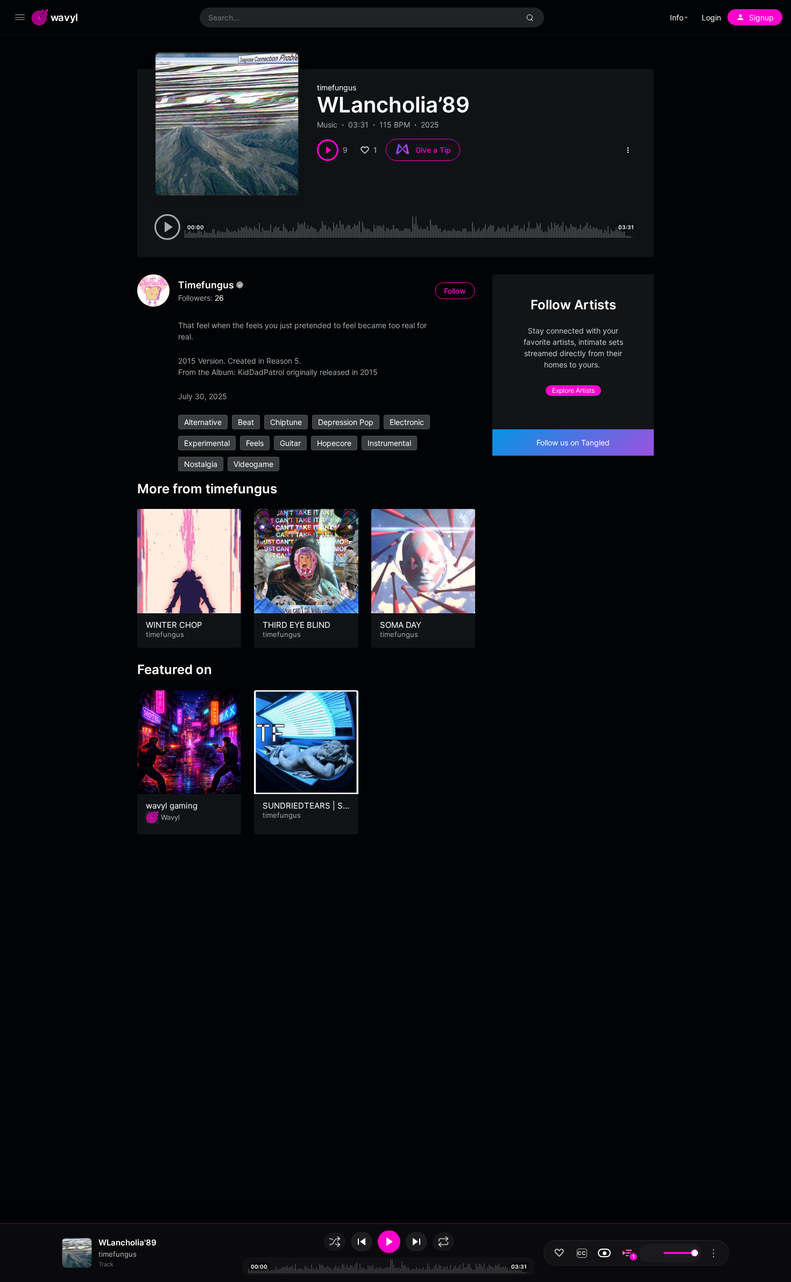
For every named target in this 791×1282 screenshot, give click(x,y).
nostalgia (200, 464)
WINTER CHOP (174, 625)
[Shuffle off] (334, 1242)
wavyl (64, 17)
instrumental (389, 443)
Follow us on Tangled (573, 442)
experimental (207, 443)
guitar (290, 443)
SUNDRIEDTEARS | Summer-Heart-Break (305, 811)
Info (676, 17)
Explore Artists (573, 390)
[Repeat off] (443, 1242)
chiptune (286, 422)
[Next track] (416, 1241)
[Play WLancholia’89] (327, 150)
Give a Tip (433, 149)
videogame (253, 464)
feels (255, 443)
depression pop (345, 422)
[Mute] (650, 1253)
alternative (203, 422)
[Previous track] (361, 1241)
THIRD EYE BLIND (296, 625)
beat (246, 422)
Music (327, 124)
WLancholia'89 (127, 1242)
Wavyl (170, 817)
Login (711, 17)
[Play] (389, 1241)
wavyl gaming (171, 806)
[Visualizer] (604, 1253)
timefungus (336, 87)
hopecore (334, 443)
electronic (407, 422)
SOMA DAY (400, 625)
